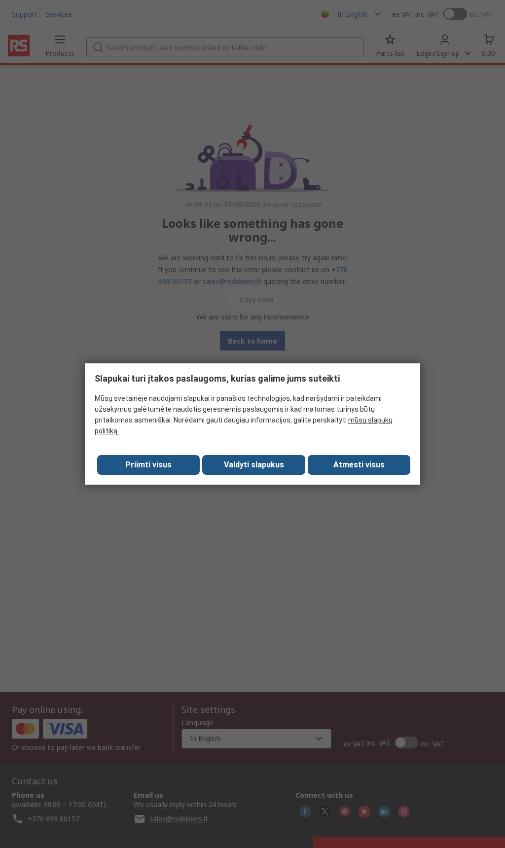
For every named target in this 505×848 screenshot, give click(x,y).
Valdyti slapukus (254, 464)
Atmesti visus (359, 464)
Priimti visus (148, 464)
